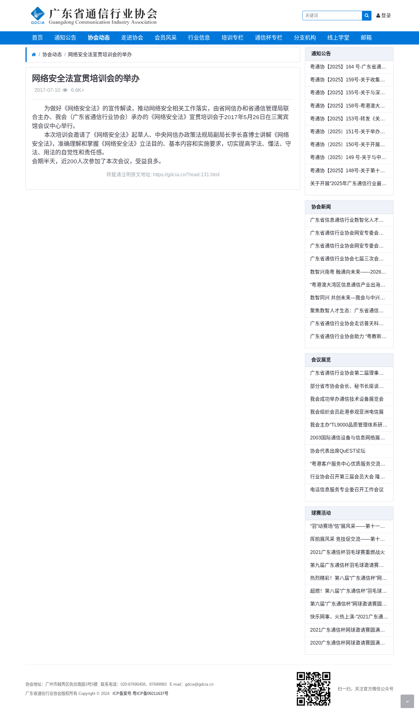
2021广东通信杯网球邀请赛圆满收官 (349, 630)
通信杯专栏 (268, 38)
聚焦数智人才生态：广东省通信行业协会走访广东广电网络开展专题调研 (349, 310)
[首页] (34, 54)
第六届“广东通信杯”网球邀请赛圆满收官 (349, 603)
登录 (385, 15)
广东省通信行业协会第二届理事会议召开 (349, 373)
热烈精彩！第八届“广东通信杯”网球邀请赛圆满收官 (349, 578)
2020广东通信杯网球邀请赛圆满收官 (349, 642)
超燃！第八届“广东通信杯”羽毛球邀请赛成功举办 (349, 591)
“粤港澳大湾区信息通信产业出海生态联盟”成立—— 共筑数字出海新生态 (349, 284)
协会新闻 (321, 206)
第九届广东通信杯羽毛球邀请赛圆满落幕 (349, 565)
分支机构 (304, 38)
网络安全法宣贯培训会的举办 (100, 54)
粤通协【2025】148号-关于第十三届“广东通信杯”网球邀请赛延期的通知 (349, 170)
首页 (36, 38)
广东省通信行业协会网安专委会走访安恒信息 (349, 245)
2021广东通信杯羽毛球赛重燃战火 (347, 552)
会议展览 (321, 359)
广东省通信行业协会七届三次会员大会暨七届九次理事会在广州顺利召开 (349, 258)
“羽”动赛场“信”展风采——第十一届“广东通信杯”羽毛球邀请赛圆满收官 (349, 526)
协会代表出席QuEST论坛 (338, 451)
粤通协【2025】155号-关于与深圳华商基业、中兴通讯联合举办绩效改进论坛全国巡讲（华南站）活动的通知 (349, 92)
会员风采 (165, 38)
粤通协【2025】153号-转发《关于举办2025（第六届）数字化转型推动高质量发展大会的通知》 (349, 118)
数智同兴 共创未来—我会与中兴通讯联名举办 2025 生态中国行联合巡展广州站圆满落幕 (349, 297)
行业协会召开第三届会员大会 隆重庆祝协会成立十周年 (349, 476)
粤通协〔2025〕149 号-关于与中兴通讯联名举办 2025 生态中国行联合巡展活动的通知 (349, 157)
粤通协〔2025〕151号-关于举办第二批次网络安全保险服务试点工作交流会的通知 (349, 131)
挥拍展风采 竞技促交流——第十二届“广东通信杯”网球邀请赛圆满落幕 (349, 539)
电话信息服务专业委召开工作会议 (347, 489)
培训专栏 (232, 38)
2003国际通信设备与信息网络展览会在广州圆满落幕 (349, 437)
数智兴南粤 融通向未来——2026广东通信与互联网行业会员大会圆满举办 (349, 272)
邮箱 (365, 38)
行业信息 (198, 38)
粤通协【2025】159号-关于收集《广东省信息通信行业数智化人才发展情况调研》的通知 (349, 79)
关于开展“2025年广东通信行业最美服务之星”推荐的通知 (349, 183)
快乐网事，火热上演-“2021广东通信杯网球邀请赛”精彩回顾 (349, 616)
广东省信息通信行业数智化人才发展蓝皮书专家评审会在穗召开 (349, 220)
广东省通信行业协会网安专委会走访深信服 (349, 233)
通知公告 (64, 38)
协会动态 (98, 38)
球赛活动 (321, 513)
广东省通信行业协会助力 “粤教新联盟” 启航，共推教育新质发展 (349, 336)
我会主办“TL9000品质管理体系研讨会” (349, 424)
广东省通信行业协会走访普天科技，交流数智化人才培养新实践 (349, 323)
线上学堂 (337, 38)
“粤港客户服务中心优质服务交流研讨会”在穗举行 (349, 463)
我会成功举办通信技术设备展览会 (347, 399)
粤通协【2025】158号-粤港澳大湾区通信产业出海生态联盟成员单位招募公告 (349, 105)
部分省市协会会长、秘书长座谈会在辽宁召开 (349, 386)
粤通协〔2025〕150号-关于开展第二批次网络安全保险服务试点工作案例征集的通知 (349, 144)
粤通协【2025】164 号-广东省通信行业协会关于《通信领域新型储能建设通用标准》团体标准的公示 (349, 66)
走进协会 (131, 38)
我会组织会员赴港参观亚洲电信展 (347, 412)
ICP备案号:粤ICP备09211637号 (140, 693)
